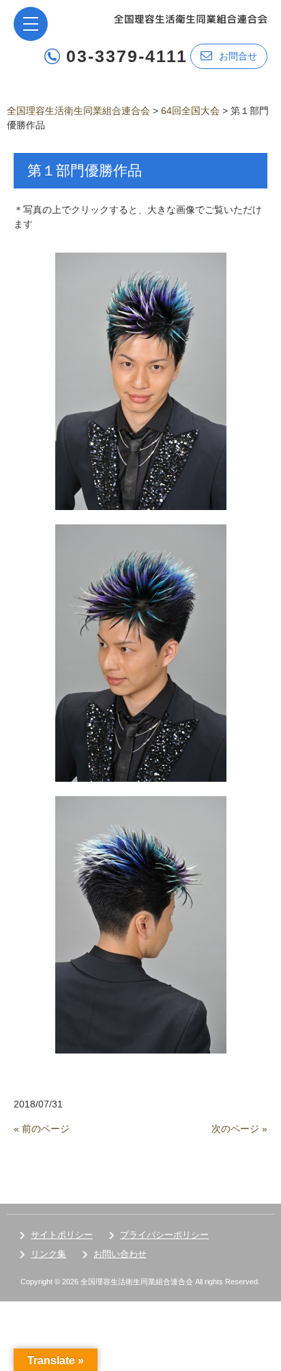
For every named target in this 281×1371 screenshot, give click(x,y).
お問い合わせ (120, 1254)
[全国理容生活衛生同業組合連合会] (190, 18)
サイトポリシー (62, 1235)
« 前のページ (42, 1128)
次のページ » (239, 1128)
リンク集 (48, 1254)
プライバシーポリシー (164, 1235)
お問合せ (238, 56)
